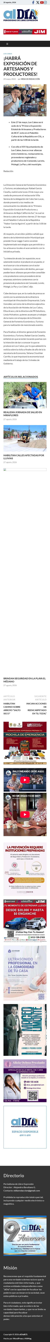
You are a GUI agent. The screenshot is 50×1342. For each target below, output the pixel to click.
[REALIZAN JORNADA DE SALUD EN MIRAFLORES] (25, 396)
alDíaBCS (23, 1334)
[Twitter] (37, 2)
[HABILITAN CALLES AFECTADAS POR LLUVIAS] (25, 439)
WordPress (18, 1338)
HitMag (28, 1338)
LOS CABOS (7, 54)
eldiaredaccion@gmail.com (27, 1190)
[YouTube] (41, 2)
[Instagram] (45, 2)
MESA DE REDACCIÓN (30, 79)
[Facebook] (33, 2)
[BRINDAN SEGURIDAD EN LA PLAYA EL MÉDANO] (25, 572)
